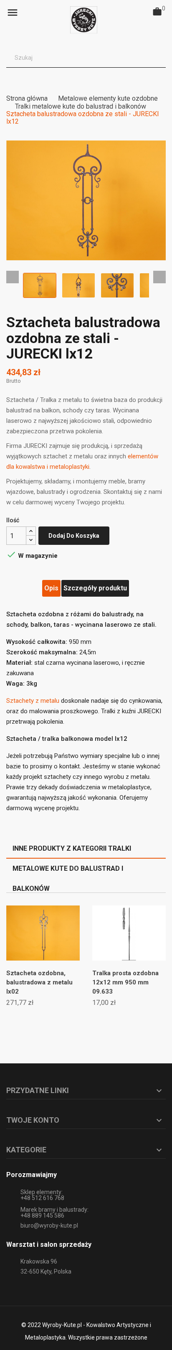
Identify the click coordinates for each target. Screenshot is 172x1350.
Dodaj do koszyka (73, 535)
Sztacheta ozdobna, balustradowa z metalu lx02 (39, 982)
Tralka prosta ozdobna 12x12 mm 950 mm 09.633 (125, 982)
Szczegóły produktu (95, 588)
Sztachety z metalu (32, 700)
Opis (51, 588)
